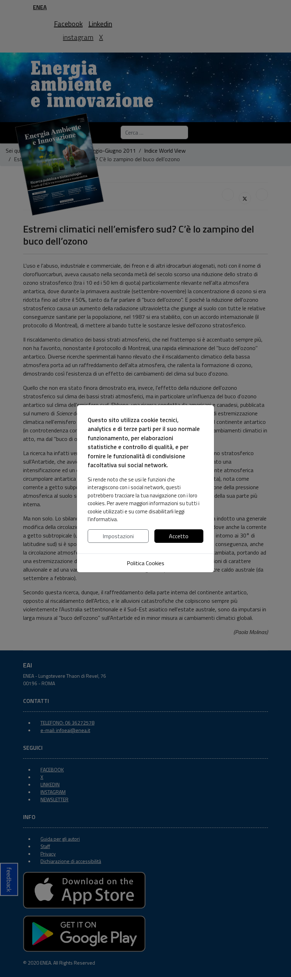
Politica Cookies (145, 563)
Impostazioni (118, 536)
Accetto (178, 536)
